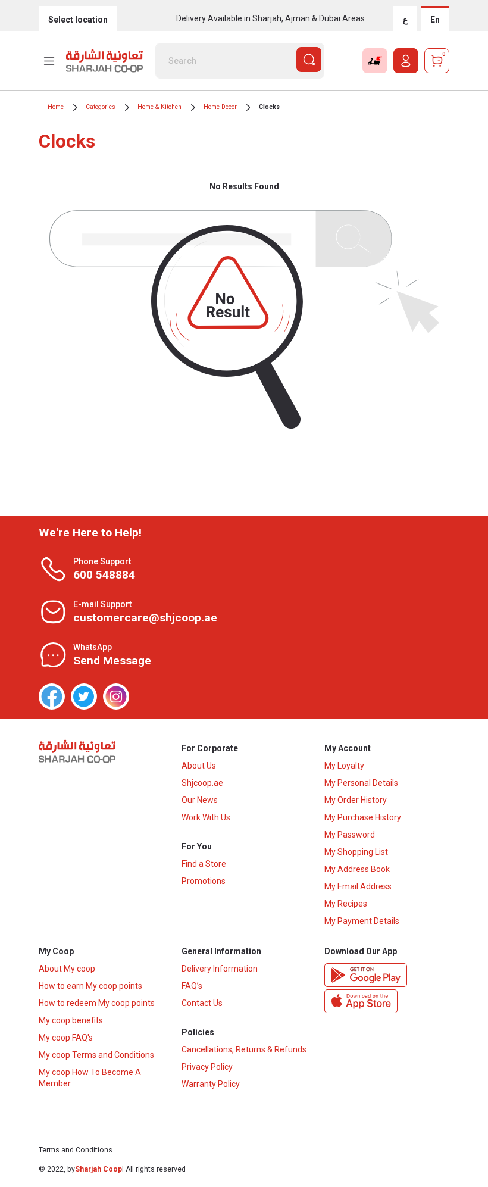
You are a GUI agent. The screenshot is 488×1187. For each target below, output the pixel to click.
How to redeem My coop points (97, 1003)
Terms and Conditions (75, 1150)
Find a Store (204, 864)
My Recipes (345, 903)
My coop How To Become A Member (90, 1077)
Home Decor (220, 107)
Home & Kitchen (159, 107)
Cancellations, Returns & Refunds (244, 1049)
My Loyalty (344, 765)
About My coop (67, 968)
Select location (78, 19)
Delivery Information (220, 968)
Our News (200, 800)
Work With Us (206, 817)
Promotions (204, 881)
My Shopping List (356, 852)
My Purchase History (362, 817)
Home (56, 107)
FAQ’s (192, 986)
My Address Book (357, 869)
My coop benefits (71, 1020)
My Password (349, 834)
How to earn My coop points (90, 986)
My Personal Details (361, 783)
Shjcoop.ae (202, 783)
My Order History (355, 800)
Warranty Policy (211, 1084)
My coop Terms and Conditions (96, 1055)
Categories (100, 107)
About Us (199, 765)
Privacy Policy (207, 1067)
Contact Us (202, 1003)
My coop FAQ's (66, 1037)
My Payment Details (361, 921)
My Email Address (358, 886)
